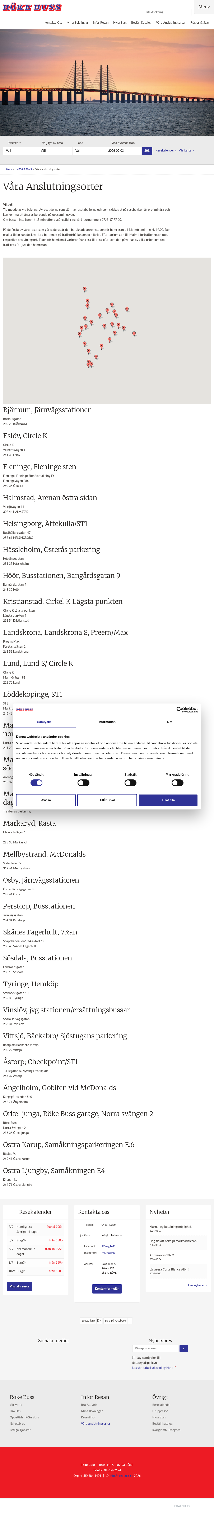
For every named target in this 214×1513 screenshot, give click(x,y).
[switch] (83, 782)
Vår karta (185, 150)
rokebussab (108, 1253)
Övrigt (160, 1397)
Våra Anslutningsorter (171, 22)
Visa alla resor (19, 1286)
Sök (147, 151)
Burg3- (21, 1240)
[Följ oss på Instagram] (58, 1350)
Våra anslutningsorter (95, 1424)
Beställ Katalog (141, 22)
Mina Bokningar (77, 22)
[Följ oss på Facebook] (49, 1350)
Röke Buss (22, 1397)
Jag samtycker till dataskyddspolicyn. (154, 1363)
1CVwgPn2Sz (109, 1246)
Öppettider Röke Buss (24, 1417)
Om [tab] (169, 722)
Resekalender (165, 150)
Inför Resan (100, 22)
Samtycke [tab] (44, 722)
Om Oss (15, 1411)
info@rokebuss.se (112, 1235)
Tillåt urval (107, 800)
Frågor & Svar (199, 22)
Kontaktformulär (107, 1289)
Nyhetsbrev (17, 1424)
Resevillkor (88, 1417)
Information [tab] (107, 722)
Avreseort (14, 143)
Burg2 (21, 1271)
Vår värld (16, 1405)
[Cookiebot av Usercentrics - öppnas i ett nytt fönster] (179, 710)
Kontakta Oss (53, 22)
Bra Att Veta (89, 1405)
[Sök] (188, 12)
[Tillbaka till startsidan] (32, 7)
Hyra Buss (120, 22)
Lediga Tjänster (20, 1430)
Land (80, 143)
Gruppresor (160, 1411)
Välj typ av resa (52, 143)
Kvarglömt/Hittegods (166, 1430)
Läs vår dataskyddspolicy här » (152, 1368)
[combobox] (20, 151)
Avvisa (46, 800)
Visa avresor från (123, 143)
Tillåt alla (168, 800)
